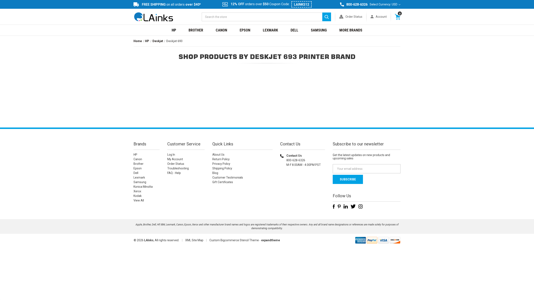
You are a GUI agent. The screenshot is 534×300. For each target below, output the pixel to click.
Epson (245, 30)
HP (174, 30)
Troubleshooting (178, 168)
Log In (171, 154)
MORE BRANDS (350, 30)
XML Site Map (194, 240)
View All (139, 200)
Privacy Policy (221, 163)
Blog (215, 173)
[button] (302, 191)
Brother (196, 30)
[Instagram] (360, 206)
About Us (218, 154)
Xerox (137, 191)
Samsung (319, 30)
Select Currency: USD (384, 4)
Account (381, 16)
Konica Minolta (143, 186)
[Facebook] (334, 206)
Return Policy (221, 159)
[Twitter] (353, 206)
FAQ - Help (174, 173)
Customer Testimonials (227, 177)
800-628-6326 (357, 4)
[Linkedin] (346, 206)
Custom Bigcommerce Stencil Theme (234, 240)
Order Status (353, 16)
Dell (294, 30)
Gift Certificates (222, 182)
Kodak (138, 196)
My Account (175, 159)
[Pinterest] (339, 206)
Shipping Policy (222, 168)
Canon (221, 30)
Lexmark (270, 30)
